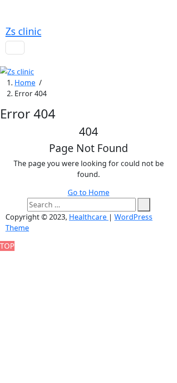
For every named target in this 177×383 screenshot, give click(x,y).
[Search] (144, 204)
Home (25, 83)
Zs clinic (23, 31)
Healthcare (88, 217)
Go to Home (88, 192)
